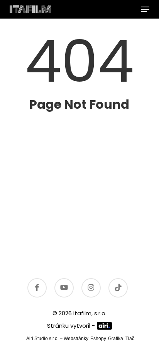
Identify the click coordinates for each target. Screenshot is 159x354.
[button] (145, 9)
